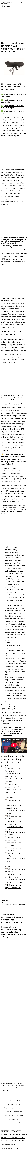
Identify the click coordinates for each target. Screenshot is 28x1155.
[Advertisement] (14, 25)
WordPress (17, 1148)
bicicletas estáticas (19, 904)
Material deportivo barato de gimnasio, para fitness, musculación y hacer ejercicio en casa (7, 3)
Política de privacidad (8, 1144)
